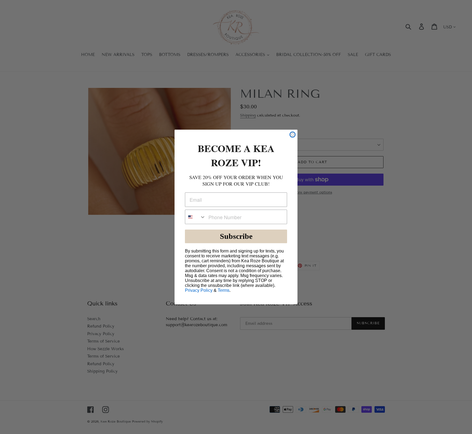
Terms (223, 290)
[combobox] (195, 217)
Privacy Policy (199, 290)
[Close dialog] (292, 134)
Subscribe (236, 236)
